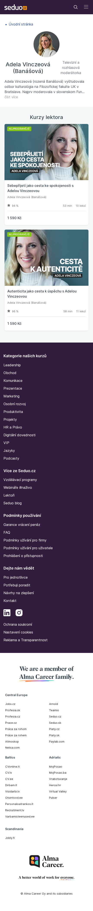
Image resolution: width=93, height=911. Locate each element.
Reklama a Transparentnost (25, 640)
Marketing (11, 396)
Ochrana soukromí (17, 624)
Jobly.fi (10, 838)
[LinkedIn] (6, 613)
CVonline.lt (12, 766)
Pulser (53, 797)
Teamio (54, 710)
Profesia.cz (12, 716)
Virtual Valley (58, 791)
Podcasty (11, 458)
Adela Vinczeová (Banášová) (26, 197)
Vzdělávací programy (20, 480)
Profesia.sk (12, 710)
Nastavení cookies (18, 632)
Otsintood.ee (14, 797)
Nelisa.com (12, 747)
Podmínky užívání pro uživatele (28, 548)
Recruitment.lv (14, 810)
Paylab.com (56, 741)
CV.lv (8, 772)
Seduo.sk (55, 722)
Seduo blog (12, 503)
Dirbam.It (11, 785)
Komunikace (12, 380)
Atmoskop (12, 741)
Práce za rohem (16, 735)
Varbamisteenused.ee (20, 816)
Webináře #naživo (17, 487)
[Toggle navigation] (75, 7)
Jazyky (9, 450)
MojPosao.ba (57, 772)
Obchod (9, 373)
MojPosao (55, 766)
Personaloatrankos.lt (19, 804)
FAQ (6, 532)
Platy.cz (54, 729)
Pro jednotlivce (15, 577)
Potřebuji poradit (16, 585)
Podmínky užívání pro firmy (24, 540)
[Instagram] (19, 613)
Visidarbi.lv (12, 791)
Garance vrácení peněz (21, 524)
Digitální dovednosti (19, 435)
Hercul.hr (55, 785)
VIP (6, 443)
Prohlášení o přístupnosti (23, 556)
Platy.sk (54, 735)
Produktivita (13, 411)
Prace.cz (11, 722)
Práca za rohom (16, 729)
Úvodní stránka (20, 24)
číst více (11, 97)
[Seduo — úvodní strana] (16, 7)
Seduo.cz (55, 716)
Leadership (12, 365)
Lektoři (8, 495)
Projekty (10, 419)
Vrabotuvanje (58, 779)
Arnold (53, 704)
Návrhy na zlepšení (18, 593)
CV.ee (9, 779)
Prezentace (12, 388)
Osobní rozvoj (14, 404)
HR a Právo (12, 427)
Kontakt (9, 600)
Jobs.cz (10, 704)
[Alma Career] (46, 861)
